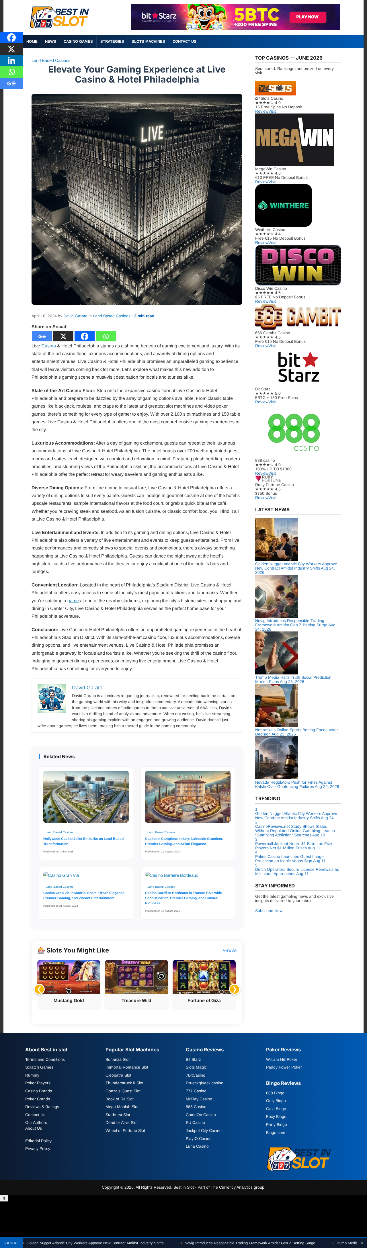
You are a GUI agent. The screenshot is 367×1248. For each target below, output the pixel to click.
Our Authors (36, 1122)
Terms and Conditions (45, 1059)
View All (230, 950)
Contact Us (184, 41)
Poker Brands (37, 1099)
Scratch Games (39, 1067)
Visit (272, 111)
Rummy (32, 1075)
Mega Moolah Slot (122, 1107)
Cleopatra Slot (118, 1075)
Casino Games (78, 41)
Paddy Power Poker (284, 1067)
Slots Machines (148, 41)
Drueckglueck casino (204, 1083)
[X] (63, 336)
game (73, 600)
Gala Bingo (276, 1108)
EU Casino (195, 1122)
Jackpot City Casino (204, 1130)
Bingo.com (275, 1132)
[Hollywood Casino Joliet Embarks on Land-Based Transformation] (86, 799)
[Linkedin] (11, 60)
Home (32, 41)
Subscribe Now (268, 910)
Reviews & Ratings (42, 1107)
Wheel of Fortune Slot (125, 1130)
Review (261, 111)
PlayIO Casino (199, 1138)
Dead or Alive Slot (122, 1122)
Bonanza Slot (118, 1059)
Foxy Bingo (276, 1116)
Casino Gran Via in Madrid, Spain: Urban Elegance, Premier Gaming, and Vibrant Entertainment (84, 895)
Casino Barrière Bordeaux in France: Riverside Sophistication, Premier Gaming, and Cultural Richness (183, 898)
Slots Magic (196, 1067)
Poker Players (37, 1083)
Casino (48, 345)
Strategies (112, 41)
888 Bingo (275, 1093)
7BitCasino (195, 1075)
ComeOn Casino (201, 1114)
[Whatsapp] (106, 336)
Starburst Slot (118, 1114)
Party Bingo (276, 1124)
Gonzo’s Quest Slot (123, 1091)
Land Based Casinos (51, 60)
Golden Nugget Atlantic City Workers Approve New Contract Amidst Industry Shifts (93, 1243)
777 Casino (196, 1091)
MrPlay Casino (199, 1099)
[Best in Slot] (60, 29)
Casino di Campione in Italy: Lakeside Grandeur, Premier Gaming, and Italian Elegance (184, 841)
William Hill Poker (281, 1059)
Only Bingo (276, 1101)
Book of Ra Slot (120, 1099)
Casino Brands (38, 1091)
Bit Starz (193, 1059)
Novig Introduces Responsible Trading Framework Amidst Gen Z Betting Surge (248, 1243)
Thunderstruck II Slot (124, 1083)
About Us (33, 1128)
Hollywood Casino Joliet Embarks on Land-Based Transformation (83, 841)
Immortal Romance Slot (127, 1067)
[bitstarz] (235, 28)
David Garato (75, 316)
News (50, 41)
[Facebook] (85, 336)
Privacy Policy (37, 1149)
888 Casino (196, 1107)
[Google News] (42, 336)
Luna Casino (197, 1146)
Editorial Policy (38, 1141)
